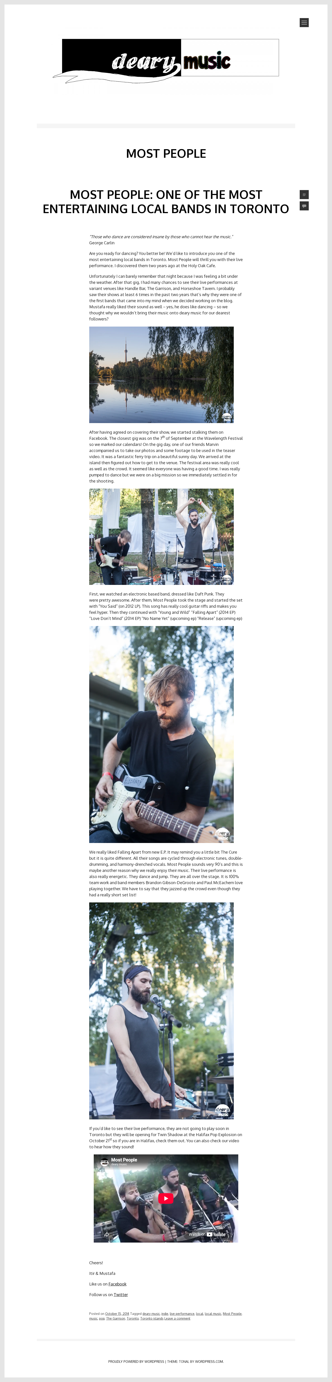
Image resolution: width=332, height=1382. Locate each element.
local (199, 1314)
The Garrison (115, 1318)
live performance (182, 1314)
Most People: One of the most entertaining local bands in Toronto (166, 201)
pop (102, 1318)
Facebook (117, 1283)
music (93, 1318)
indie (164, 1314)
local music (213, 1314)
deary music (151, 1314)
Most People (232, 1314)
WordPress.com (209, 1361)
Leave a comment (177, 1318)
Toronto (133, 1318)
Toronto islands (152, 1318)
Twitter (121, 1294)
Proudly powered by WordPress (136, 1361)
